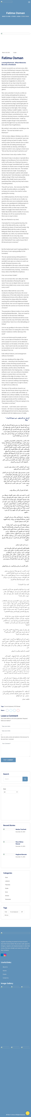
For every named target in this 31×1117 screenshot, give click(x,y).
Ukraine (7, 895)
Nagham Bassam (21, 854)
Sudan (14, 52)
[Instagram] (5, 955)
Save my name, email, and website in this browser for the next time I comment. (15, 738)
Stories (5, 970)
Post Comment (8, 760)
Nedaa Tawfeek (21, 829)
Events (4, 974)
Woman (18, 706)
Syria (6, 892)
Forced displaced (8, 706)
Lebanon (7, 881)
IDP (15, 706)
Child (6, 912)
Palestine (7, 884)
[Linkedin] (2, 955)
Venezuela (8, 899)
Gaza (6, 877)
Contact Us (6, 978)
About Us (5, 967)
